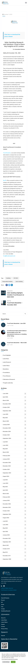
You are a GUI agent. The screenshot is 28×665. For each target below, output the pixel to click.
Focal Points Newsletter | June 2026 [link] (16, 323)
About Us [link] (3, 617)
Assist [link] (2, 604)
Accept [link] (13, 661)
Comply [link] (3, 608)
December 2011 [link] (14, 555)
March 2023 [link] (14, 493)
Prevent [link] (3, 600)
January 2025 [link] (14, 424)
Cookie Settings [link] (6, 661)
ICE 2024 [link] (16, 278)
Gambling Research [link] (5, 610)
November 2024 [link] (14, 431)
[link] (5, 2)
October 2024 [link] (14, 435)
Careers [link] (3, 624)
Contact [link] (3, 626)
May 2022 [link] (14, 528)
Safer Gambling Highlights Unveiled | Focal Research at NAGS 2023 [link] (15, 295)
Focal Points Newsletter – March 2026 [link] (17, 342)
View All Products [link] (5, 598)
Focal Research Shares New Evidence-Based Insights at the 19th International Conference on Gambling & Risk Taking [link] (17, 333)
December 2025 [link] (14, 404)
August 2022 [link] (14, 517)
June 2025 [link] (14, 414)
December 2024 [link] (14, 428)
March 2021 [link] (14, 545)
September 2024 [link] (14, 438)
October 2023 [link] (14, 469)
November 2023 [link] (14, 466)
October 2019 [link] (14, 548)
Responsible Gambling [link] (7, 281)
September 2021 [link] (14, 541)
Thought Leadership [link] (8, 382)
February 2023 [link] (14, 497)
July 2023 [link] (14, 479)
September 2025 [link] (14, 410)
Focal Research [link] (6, 152)
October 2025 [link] (14, 407)
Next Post (9, 300)
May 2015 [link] (14, 552)
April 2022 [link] (14, 531)
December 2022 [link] (14, 504)
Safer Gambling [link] (19, 281)
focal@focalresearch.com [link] (9, 256)
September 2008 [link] (14, 559)
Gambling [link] (8, 278)
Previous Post (9, 290)
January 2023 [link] (14, 500)
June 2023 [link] (14, 483)
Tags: (2, 278)
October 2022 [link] (14, 510)
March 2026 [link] (14, 400)
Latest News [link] (6, 358)
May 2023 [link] (14, 486)
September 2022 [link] (14, 514)
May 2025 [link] (14, 417)
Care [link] (2, 606)
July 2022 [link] (14, 521)
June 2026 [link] (14, 393)
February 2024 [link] (14, 455)
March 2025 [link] (14, 421)
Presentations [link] (6, 372)
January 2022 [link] (14, 535)
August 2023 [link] (14, 476)
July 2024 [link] (14, 441)
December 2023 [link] (14, 462)
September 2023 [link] (14, 473)
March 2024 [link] (14, 452)
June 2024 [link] (14, 445)
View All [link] (3, 635)
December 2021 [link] (14, 538)
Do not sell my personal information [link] (10, 659)
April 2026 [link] (14, 397)
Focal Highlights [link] (7, 355)
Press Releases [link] (7, 376)
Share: (2, 285)
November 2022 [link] (14, 507)
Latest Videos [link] (6, 365)
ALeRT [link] (4, 180)
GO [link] (2, 602)
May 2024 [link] (14, 448)
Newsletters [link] (6, 369)
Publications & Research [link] (9, 379)
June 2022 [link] (14, 524)
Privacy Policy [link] (4, 628)
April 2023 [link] (14, 490)
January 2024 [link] (14, 459)
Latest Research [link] (7, 362)
